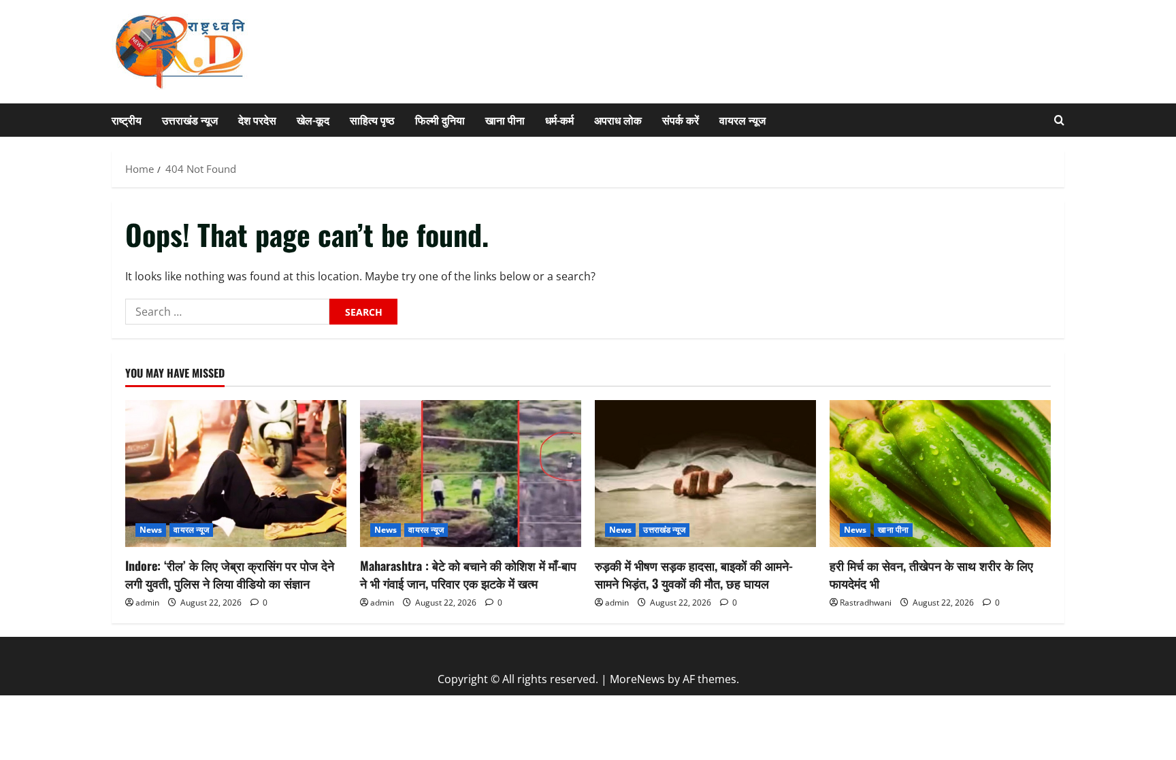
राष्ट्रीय (127, 120)
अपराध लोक (618, 120)
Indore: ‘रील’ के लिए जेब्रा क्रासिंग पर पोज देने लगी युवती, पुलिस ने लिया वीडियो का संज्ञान (229, 574)
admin (147, 602)
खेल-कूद (313, 120)
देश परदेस (257, 120)
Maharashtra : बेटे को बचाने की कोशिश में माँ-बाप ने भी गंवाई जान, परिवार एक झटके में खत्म (468, 574)
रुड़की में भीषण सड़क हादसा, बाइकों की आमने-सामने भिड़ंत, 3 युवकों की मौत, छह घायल (694, 574)
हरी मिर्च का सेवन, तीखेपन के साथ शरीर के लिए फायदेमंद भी (931, 574)
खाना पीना (505, 120)
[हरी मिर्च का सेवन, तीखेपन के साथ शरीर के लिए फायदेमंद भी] (940, 474)
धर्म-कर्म (559, 120)
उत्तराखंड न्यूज (190, 120)
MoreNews (637, 679)
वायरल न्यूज (742, 120)
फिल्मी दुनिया (440, 120)
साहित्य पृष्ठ (372, 120)
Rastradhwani (866, 602)
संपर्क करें (680, 120)
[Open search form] (1059, 120)
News (151, 529)
